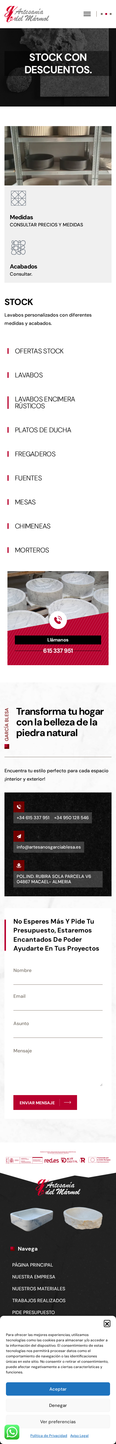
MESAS (25, 502)
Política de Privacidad (48, 1435)
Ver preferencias (58, 1422)
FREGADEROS (35, 453)
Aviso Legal (79, 1435)
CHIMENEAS (33, 526)
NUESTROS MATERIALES (38, 1289)
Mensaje (22, 1051)
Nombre (22, 970)
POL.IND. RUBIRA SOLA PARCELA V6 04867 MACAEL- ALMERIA (54, 879)
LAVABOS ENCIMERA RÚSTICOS (45, 402)
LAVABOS (29, 375)
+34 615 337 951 (33, 818)
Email (19, 996)
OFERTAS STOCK (39, 351)
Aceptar (58, 1389)
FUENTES (28, 478)
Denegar (58, 1405)
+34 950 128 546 (71, 818)
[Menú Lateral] (91, 14)
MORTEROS (32, 550)
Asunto (21, 1023)
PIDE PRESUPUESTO (33, 1312)
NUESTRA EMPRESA (33, 1277)
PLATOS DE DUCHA (43, 429)
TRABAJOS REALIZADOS (38, 1300)
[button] (107, 1323)
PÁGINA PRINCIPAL (32, 1265)
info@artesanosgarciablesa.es (49, 847)
